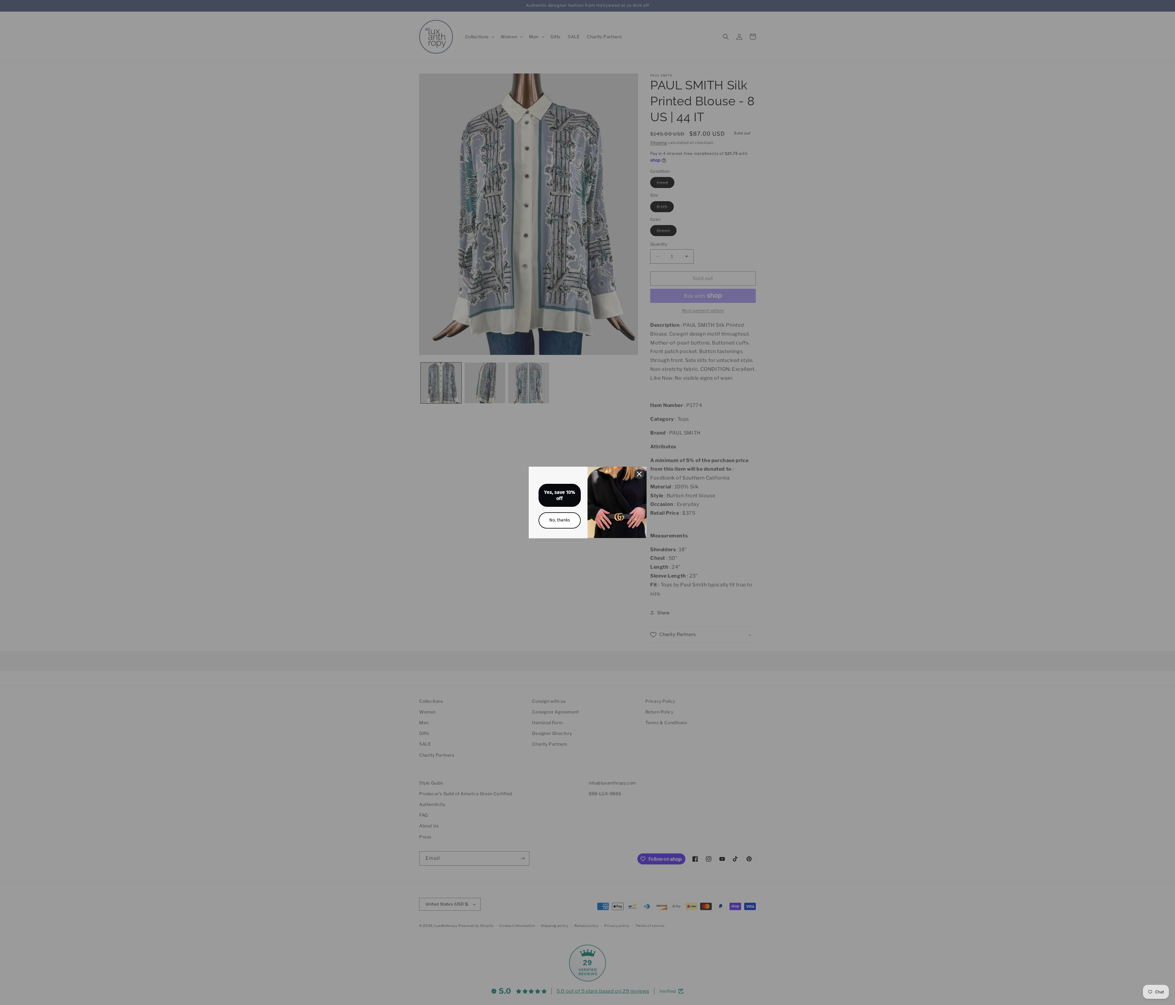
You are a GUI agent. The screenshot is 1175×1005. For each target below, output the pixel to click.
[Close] (639, 474)
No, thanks (559, 520)
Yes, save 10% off (559, 495)
